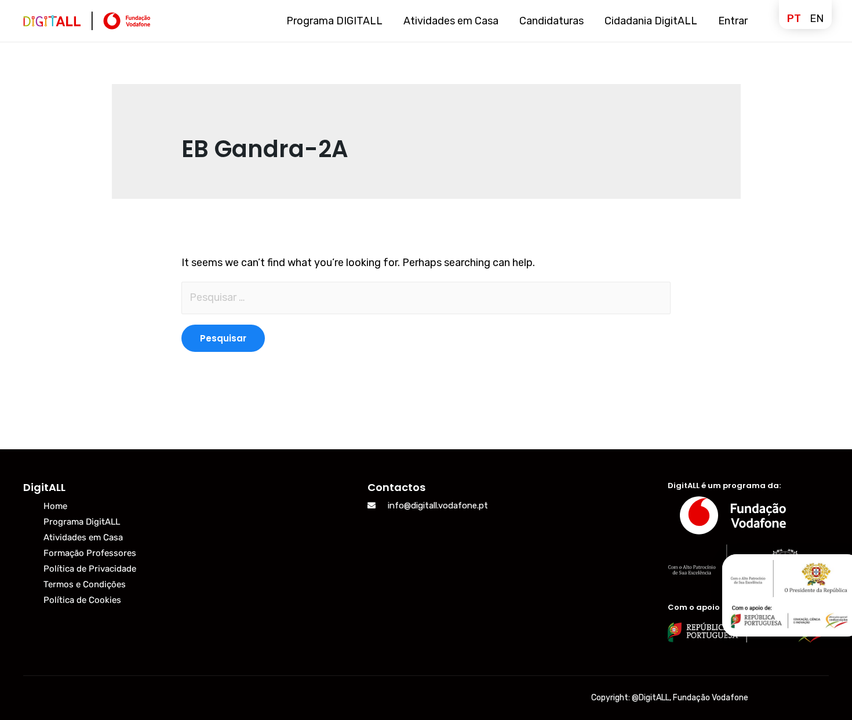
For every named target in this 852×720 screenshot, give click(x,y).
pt (794, 18)
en (817, 18)
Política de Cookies (82, 600)
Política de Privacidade (89, 568)
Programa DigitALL (81, 522)
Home (55, 506)
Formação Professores (89, 553)
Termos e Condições (84, 584)
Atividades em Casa (83, 537)
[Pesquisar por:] (426, 298)
